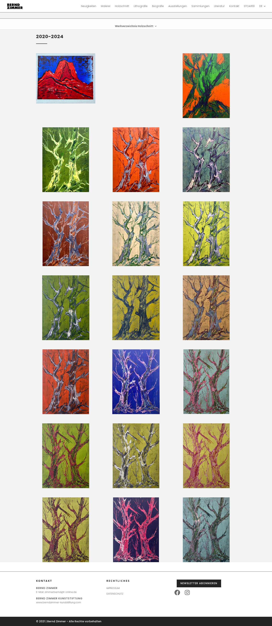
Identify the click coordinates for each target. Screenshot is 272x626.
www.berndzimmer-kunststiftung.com (58, 602)
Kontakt (234, 6)
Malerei (105, 6)
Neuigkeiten (88, 6)
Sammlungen (200, 6)
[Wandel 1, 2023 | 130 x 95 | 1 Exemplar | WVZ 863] (206, 117)
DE (260, 6)
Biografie (158, 6)
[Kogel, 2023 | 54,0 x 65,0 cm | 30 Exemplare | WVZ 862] (65, 102)
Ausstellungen (177, 6)
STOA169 (249, 6)
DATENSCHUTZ (114, 593)
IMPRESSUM (113, 588)
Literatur (219, 6)
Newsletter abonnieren (198, 583)
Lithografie (140, 6)
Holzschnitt (122, 6)
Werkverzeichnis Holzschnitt (134, 26)
